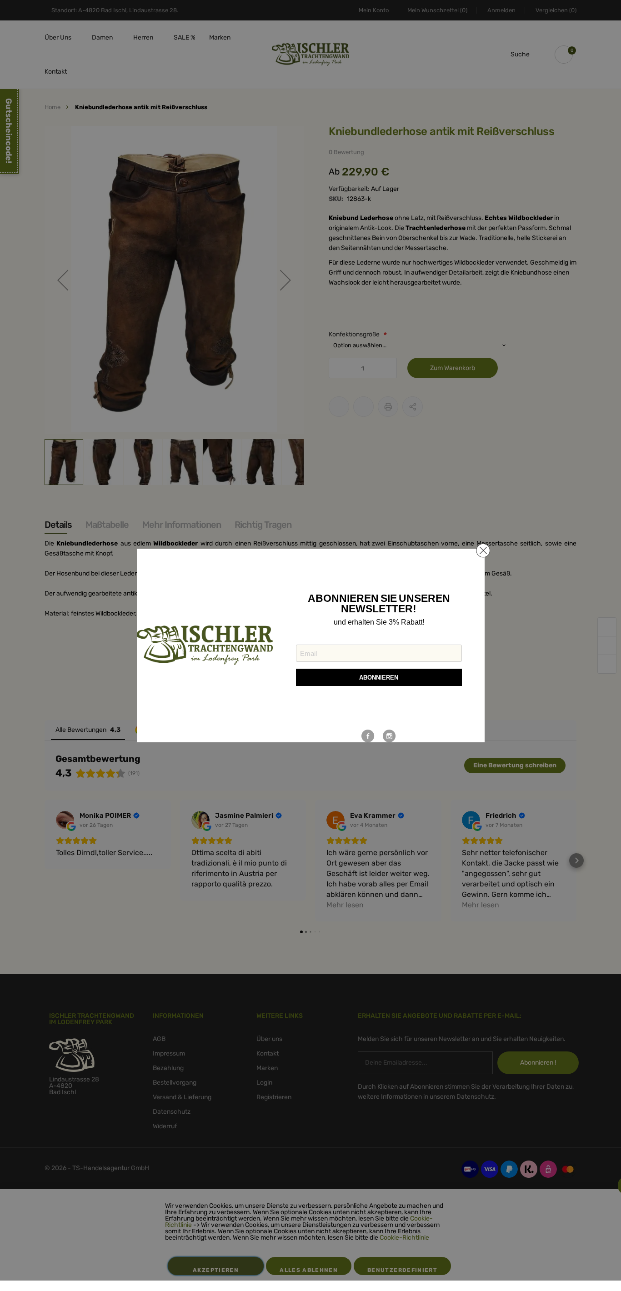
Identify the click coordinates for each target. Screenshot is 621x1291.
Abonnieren (378, 677)
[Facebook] (368, 736)
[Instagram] (389, 736)
